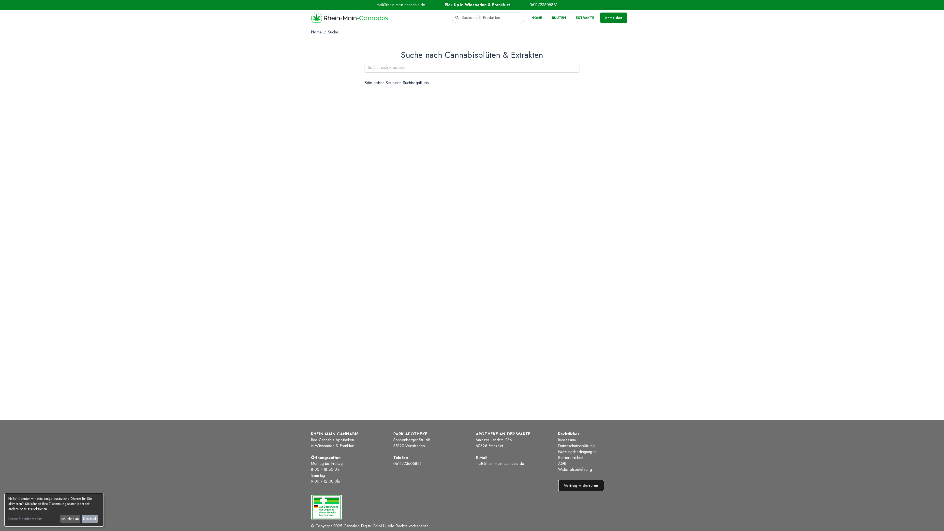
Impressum (567, 440)
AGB (562, 463)
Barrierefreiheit (570, 457)
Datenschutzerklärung (576, 446)
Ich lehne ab (70, 518)
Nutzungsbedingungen (577, 452)
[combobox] (488, 18)
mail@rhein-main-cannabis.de (401, 5)
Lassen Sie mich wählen (25, 518)
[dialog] (54, 510)
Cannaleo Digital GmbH (364, 526)
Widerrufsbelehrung (575, 469)
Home (316, 32)
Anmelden (613, 17)
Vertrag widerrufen (581, 485)
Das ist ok (90, 518)
